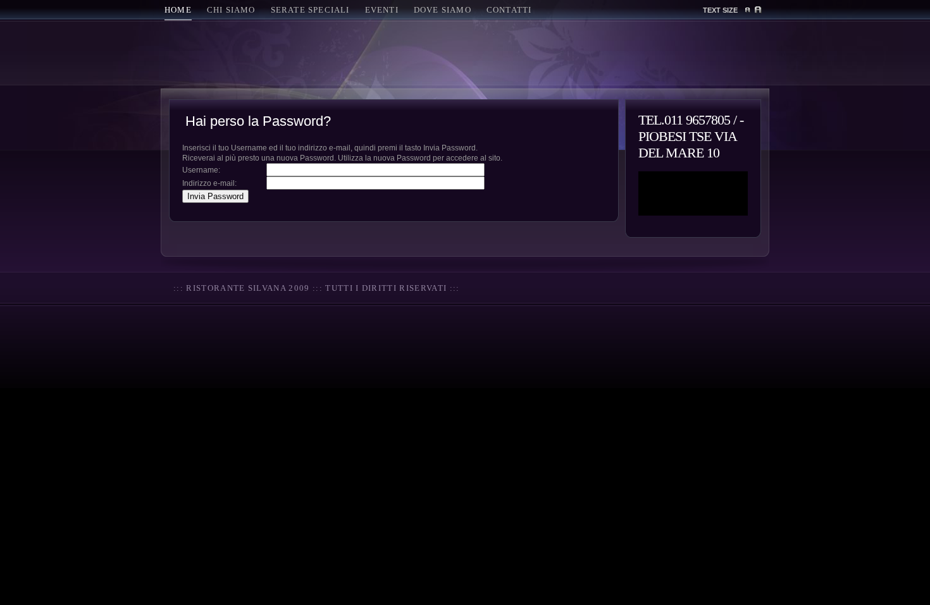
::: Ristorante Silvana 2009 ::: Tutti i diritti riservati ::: (316, 288)
